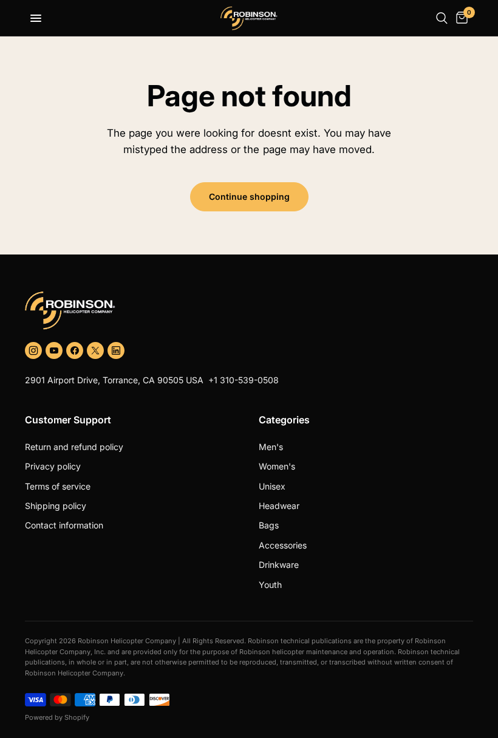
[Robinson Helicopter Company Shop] (249, 310)
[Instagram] (33, 350)
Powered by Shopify (57, 717)
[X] (95, 350)
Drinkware (279, 564)
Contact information (64, 525)
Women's (277, 466)
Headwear (279, 506)
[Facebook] (74, 350)
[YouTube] (54, 350)
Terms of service (57, 486)
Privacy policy (53, 466)
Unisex (272, 486)
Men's (271, 447)
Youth (270, 584)
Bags (269, 525)
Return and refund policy (74, 447)
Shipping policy (55, 506)
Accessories (283, 545)
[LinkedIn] (115, 350)
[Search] (442, 18)
